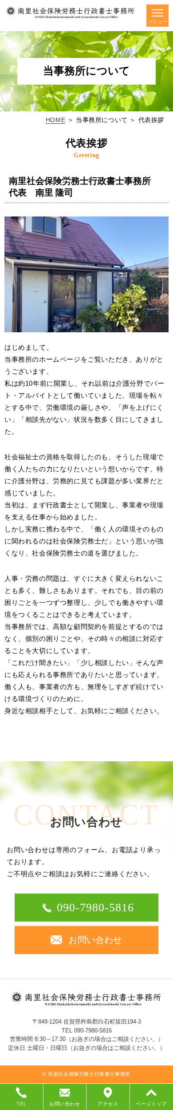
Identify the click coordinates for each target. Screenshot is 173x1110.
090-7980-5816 (95, 907)
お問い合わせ (95, 940)
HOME (55, 119)
